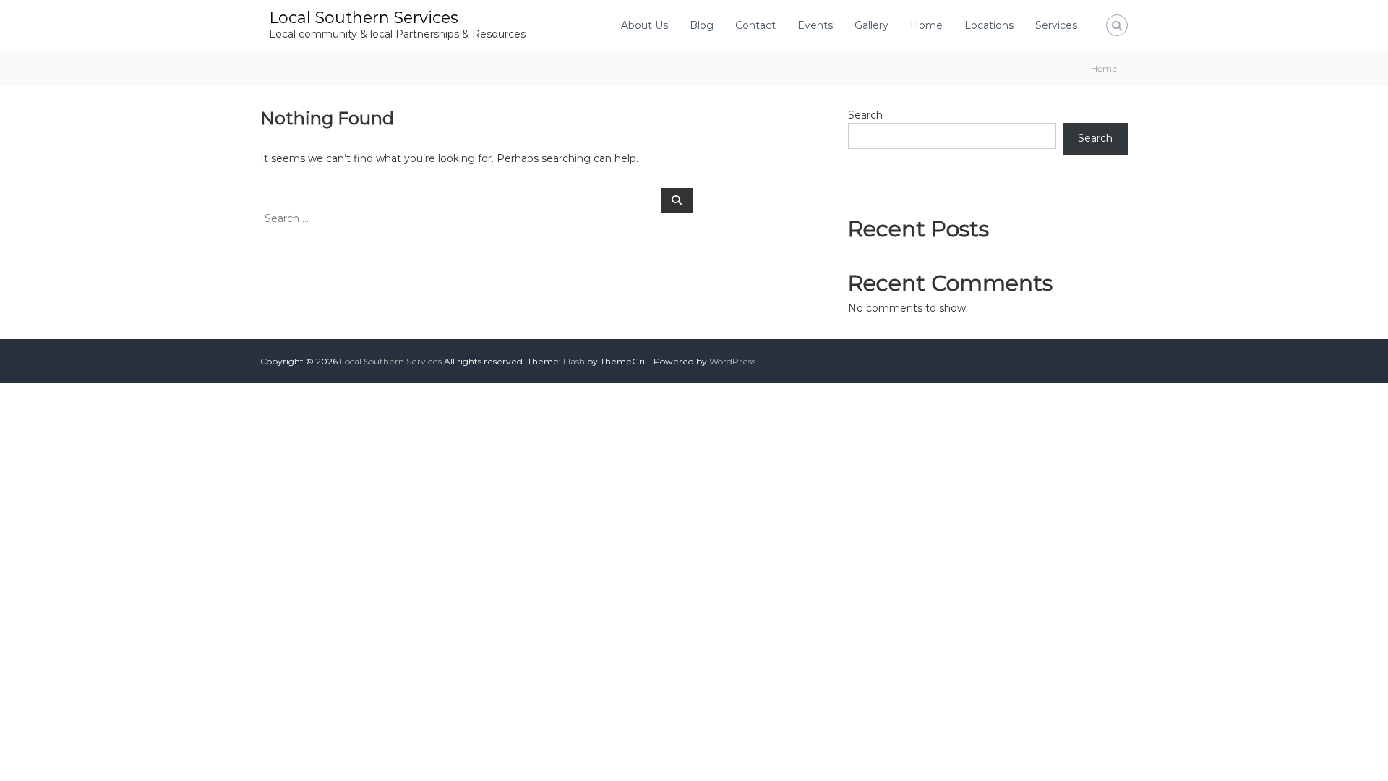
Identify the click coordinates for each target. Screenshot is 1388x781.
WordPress (732, 361)
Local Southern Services (363, 17)
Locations (989, 25)
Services (1056, 25)
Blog (702, 25)
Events (815, 25)
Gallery (871, 25)
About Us (644, 25)
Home (926, 25)
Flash (574, 361)
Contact (755, 25)
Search (865, 114)
